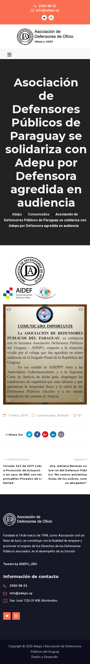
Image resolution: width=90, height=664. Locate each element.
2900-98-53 (18, 586)
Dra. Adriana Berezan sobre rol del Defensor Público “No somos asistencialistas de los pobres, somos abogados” (67, 474)
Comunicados (46, 415)
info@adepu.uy (21, 593)
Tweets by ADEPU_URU (20, 564)
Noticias (63, 415)
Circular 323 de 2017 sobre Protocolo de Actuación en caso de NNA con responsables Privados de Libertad (22, 474)
